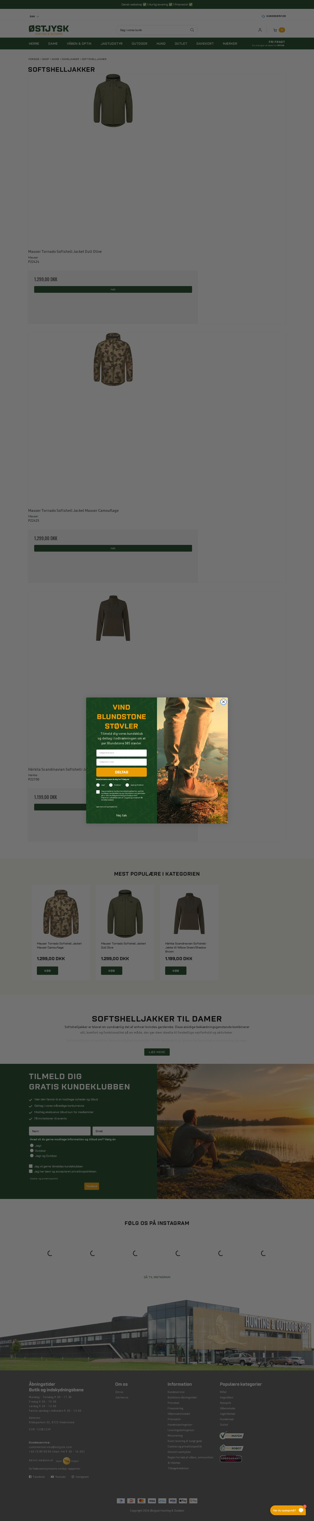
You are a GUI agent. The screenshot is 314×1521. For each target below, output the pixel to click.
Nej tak (121, 815)
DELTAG (121, 772)
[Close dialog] (223, 702)
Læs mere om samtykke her (106, 807)
